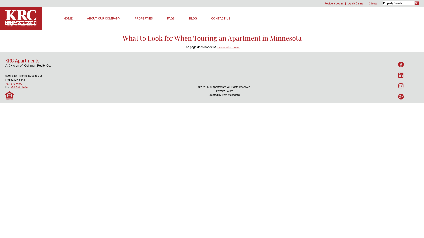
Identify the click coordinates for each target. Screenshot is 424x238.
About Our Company (103, 18)
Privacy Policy (224, 91)
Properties (143, 18)
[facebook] (401, 64)
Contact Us (220, 18)
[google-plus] (401, 96)
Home (68, 18)
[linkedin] (400, 75)
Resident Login (333, 3)
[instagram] (400, 85)
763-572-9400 (13, 83)
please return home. (228, 47)
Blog (193, 18)
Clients (373, 3)
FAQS (171, 18)
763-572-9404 (19, 87)
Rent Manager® (231, 95)
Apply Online (355, 3)
